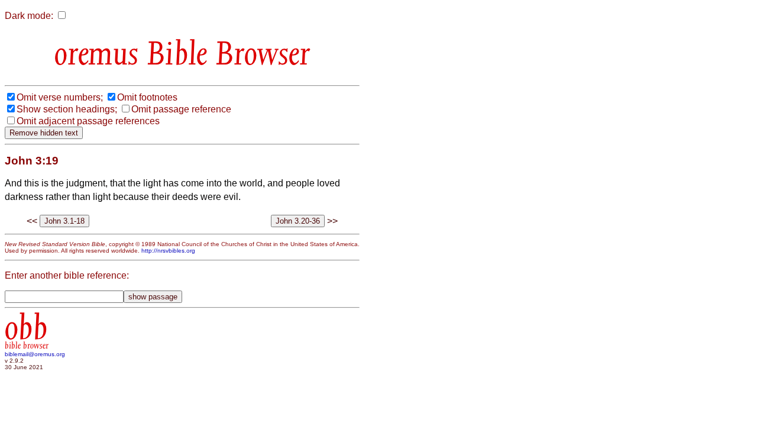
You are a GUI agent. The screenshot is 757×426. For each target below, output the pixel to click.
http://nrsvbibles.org (168, 250)
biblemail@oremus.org (35, 354)
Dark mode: (29, 16)
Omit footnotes (147, 97)
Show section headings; (67, 109)
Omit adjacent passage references (88, 121)
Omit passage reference (181, 109)
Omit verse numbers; (60, 97)
